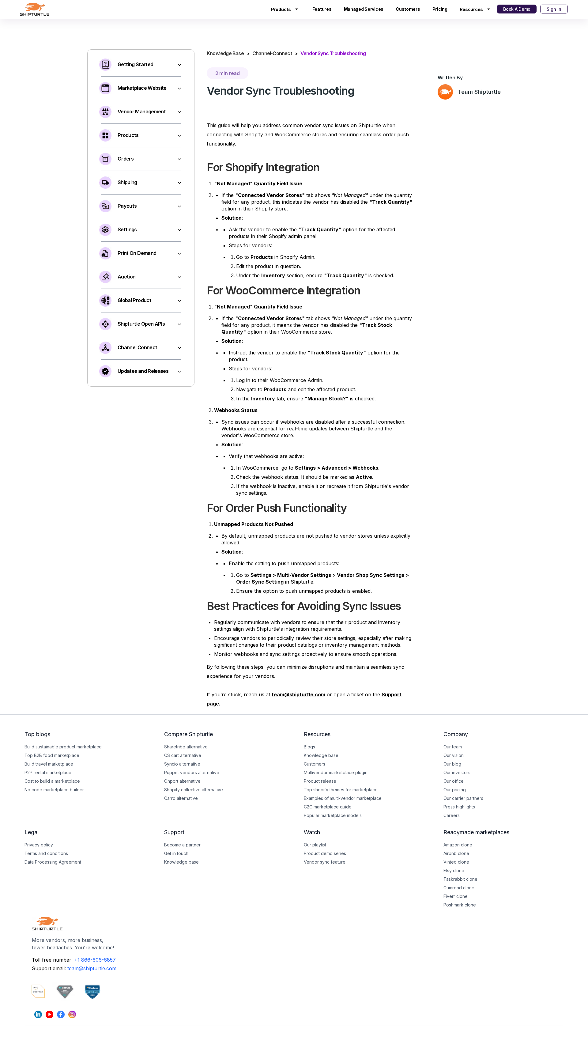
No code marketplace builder (54, 789)
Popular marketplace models (333, 815)
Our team (452, 746)
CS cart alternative (182, 755)
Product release (320, 781)
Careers (451, 815)
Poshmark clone (459, 904)
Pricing (439, 9)
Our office (453, 781)
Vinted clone (456, 862)
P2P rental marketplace (47, 772)
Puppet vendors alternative (191, 772)
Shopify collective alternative (193, 789)
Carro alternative (181, 798)
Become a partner (182, 844)
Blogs (309, 746)
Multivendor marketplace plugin (336, 772)
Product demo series (325, 853)
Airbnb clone (456, 853)
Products (281, 9)
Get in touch (176, 853)
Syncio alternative (182, 763)
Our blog (452, 763)
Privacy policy (38, 844)
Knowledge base (181, 862)
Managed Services (364, 9)
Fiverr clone (455, 896)
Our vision (453, 755)
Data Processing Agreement (52, 862)
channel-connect (272, 53)
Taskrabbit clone (460, 879)
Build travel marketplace (48, 763)
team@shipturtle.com (91, 968)
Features (322, 9)
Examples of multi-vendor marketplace (343, 798)
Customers (408, 9)
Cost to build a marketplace (52, 781)
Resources (471, 9)
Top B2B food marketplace (51, 755)
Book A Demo (516, 9)
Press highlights (459, 806)
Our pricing (454, 789)
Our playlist (315, 844)
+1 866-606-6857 (95, 960)
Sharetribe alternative (186, 746)
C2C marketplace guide (328, 806)
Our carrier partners (463, 798)
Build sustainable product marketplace (63, 746)
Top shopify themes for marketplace (341, 789)
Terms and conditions (46, 853)
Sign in (554, 9)
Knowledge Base (225, 53)
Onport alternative (182, 781)
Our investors (456, 772)
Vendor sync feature (324, 862)
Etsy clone (453, 870)
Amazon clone (457, 844)
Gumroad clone (458, 887)
